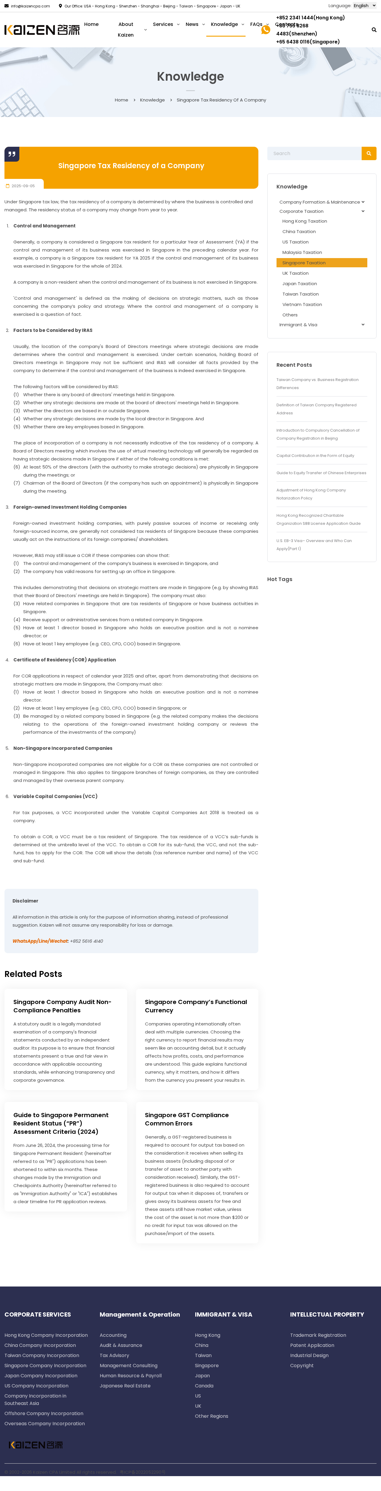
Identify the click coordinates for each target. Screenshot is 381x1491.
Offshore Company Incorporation (43, 1413)
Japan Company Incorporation (40, 1375)
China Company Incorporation (40, 1345)
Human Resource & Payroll (131, 1375)
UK (198, 1406)
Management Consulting (128, 1365)
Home (121, 100)
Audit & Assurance (121, 1345)
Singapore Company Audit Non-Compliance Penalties (62, 1006)
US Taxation (295, 242)
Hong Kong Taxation (304, 221)
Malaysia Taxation (302, 252)
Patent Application (312, 1345)
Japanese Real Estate (125, 1385)
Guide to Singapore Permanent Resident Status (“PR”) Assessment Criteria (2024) (61, 1123)
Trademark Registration (318, 1335)
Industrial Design (309, 1355)
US (198, 1395)
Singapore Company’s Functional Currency (196, 1006)
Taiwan (203, 1355)
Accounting (113, 1335)
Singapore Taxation (304, 263)
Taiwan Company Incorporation (41, 1355)
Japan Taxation (299, 283)
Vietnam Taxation (302, 304)
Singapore (207, 1365)
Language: (340, 5)
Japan (202, 1375)
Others (290, 315)
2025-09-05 (23, 186)
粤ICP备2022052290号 (143, 1472)
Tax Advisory (114, 1355)
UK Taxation (295, 273)
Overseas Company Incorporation (44, 1423)
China (201, 1345)
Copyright (302, 1365)
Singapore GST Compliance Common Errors (187, 1119)
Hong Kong (207, 1335)
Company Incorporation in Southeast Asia (35, 1399)
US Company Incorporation (36, 1385)
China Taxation (299, 231)
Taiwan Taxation (300, 294)
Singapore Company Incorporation (45, 1365)
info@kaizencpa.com (30, 6)
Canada (204, 1385)
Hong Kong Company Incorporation (46, 1335)
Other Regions (211, 1416)
